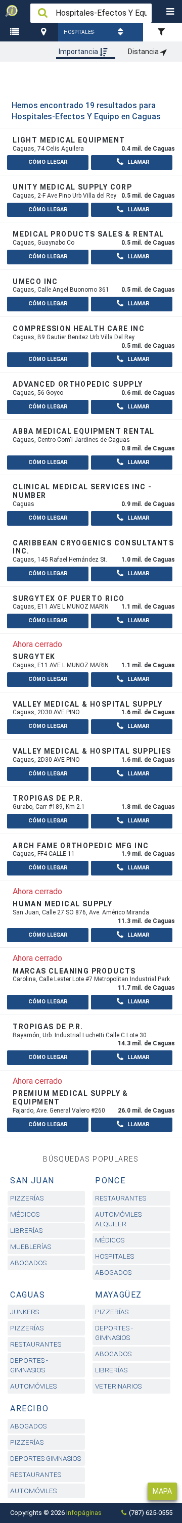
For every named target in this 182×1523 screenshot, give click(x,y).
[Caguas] (45, 32)
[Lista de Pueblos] (16, 32)
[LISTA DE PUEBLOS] (16, 32)
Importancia (79, 52)
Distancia (144, 52)
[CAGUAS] (45, 32)
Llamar (138, 162)
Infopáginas (84, 1512)
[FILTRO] (162, 32)
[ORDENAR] (122, 32)
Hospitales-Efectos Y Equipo (79, 35)
